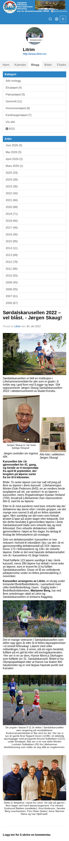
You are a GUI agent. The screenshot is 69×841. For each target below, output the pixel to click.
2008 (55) (12, 289)
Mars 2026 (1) (14, 165)
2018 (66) (12, 220)
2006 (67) (12, 303)
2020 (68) (12, 207)
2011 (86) (12, 268)
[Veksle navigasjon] (63, 19)
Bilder (48, 64)
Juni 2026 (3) (14, 145)
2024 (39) (12, 179)
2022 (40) (12, 193)
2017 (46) (12, 227)
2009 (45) (12, 282)
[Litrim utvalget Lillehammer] (34, 7)
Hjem (6, 64)
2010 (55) (12, 275)
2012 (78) (12, 261)
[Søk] (50, 19)
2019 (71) (12, 213)
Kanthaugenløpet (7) (18, 115)
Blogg (35, 64)
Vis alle (10, 121)
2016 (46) (12, 234)
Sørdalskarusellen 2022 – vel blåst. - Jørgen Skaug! (32, 315)
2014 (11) (12, 248)
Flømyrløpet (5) (15, 94)
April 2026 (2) (14, 159)
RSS (11, 128)
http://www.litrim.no (34, 53)
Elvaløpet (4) (14, 87)
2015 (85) (12, 241)
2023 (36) (12, 186)
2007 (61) (12, 296)
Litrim (18, 326)
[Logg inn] (56, 19)
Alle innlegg (13, 80)
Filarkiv (61, 64)
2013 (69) (12, 255)
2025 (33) (12, 172)
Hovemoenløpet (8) (18, 108)
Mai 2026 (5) (13, 152)
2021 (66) (12, 200)
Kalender (20, 64)
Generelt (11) (14, 101)
